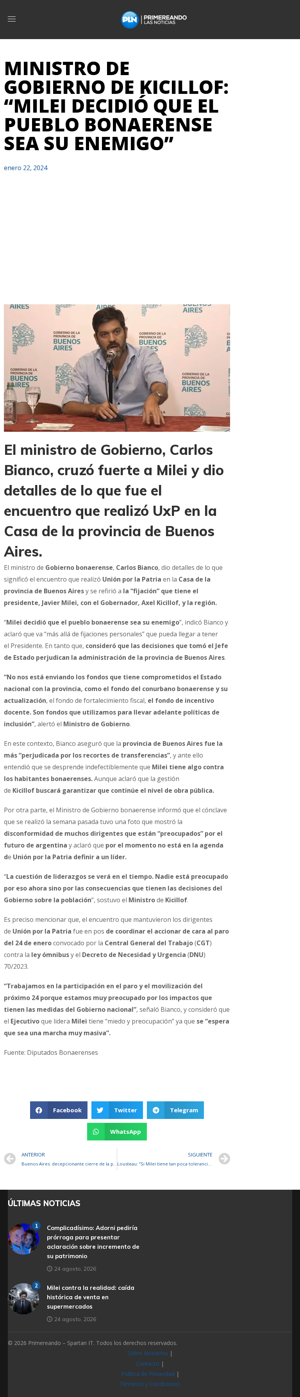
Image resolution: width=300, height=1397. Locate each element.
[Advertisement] (117, 241)
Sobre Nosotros (147, 1353)
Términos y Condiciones (150, 1384)
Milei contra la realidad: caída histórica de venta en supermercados (90, 1297)
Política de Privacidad (148, 1373)
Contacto (147, 1363)
